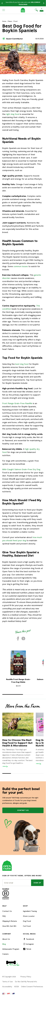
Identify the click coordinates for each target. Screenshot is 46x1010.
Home (4, 21)
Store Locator (29, 916)
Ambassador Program (10, 949)
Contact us (23, 810)
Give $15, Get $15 (9, 926)
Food (15, 21)
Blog (4, 944)
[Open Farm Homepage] (23, 10)
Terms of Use (7, 982)
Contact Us (7, 911)
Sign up (37, 883)
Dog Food (27, 921)
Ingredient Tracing (30, 911)
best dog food (22, 364)
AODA (16, 986)
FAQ (4, 916)
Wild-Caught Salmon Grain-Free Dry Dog (21, 469)
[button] (3, 10)
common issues (20, 266)
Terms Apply (23, 4)
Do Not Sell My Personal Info (26, 982)
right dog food (12, 114)
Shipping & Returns (9, 921)
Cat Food (27, 926)
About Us (6, 939)
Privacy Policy (25, 977)
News (10, 21)
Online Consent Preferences (32, 986)
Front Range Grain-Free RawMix (17, 403)
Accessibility (7, 986)
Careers (5, 954)
